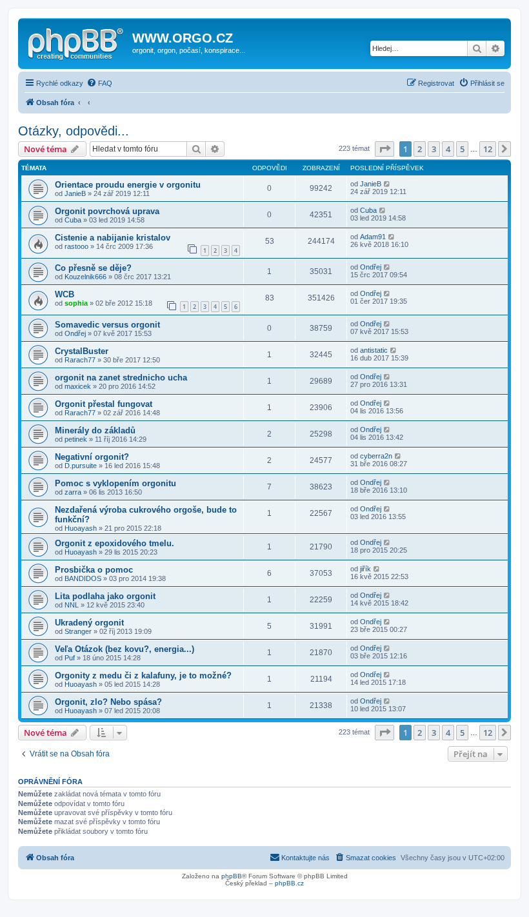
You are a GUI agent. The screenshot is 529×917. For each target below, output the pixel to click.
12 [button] (487, 149)
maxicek (78, 386)
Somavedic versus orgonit (107, 325)
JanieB (75, 193)
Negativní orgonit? (92, 457)
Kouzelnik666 (85, 277)
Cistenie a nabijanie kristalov (112, 237)
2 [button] (419, 149)
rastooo (76, 246)
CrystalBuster (81, 351)
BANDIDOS (83, 578)
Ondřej (370, 267)
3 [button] (434, 149)
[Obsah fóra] (76, 42)
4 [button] (448, 149)
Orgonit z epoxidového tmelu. (114, 543)
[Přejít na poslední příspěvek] (387, 184)
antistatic (374, 350)
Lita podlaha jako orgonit (105, 596)
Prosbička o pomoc (94, 570)
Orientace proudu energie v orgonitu (128, 185)
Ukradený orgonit (89, 622)
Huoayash (81, 528)
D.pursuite (81, 465)
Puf (70, 658)
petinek (76, 439)
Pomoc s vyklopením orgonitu (115, 483)
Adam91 (373, 237)
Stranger (78, 631)
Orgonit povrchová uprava (107, 211)
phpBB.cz (289, 883)
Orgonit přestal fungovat (103, 404)
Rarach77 (80, 360)
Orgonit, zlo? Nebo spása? (108, 702)
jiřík (365, 569)
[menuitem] (99, 83)
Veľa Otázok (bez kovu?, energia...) (124, 649)
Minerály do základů (95, 430)
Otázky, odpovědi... (73, 131)
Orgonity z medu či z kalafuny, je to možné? (143, 675)
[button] (384, 149)
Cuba (73, 220)
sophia (76, 303)
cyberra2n (376, 456)
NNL (72, 605)
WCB (64, 294)
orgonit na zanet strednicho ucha (121, 377)
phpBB (231, 876)
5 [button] (462, 149)
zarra (73, 492)
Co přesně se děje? (93, 268)
